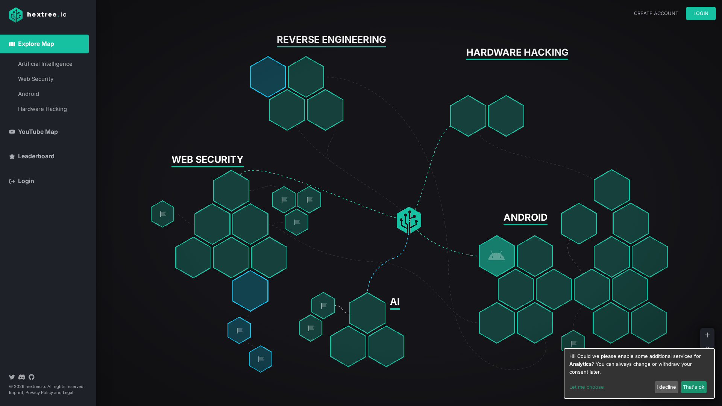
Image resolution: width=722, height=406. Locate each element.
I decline (666, 387)
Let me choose (586, 387)
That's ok (693, 387)
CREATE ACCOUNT (656, 13)
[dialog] (639, 373)
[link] (284, 199)
